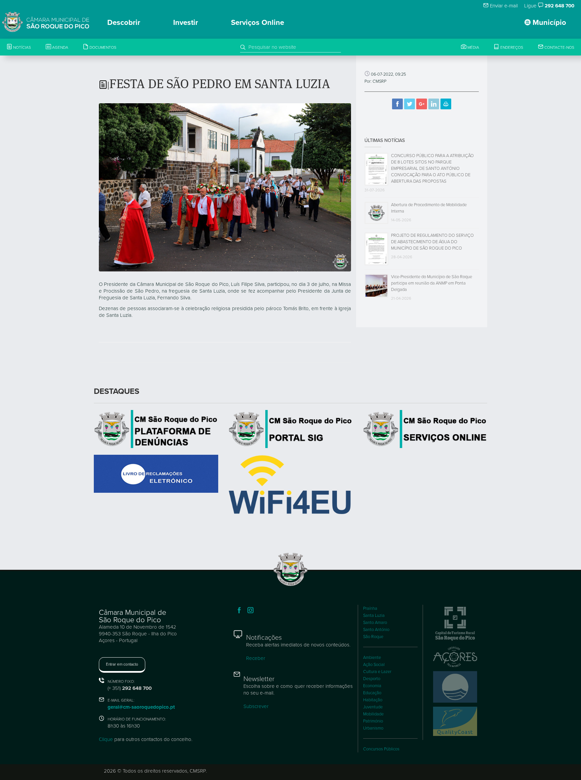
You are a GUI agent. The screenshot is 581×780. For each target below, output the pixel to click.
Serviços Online (257, 22)
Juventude (373, 707)
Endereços (511, 47)
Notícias (21, 47)
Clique (106, 739)
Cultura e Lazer (377, 671)
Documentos (102, 47)
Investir (185, 22)
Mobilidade (373, 714)
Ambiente (372, 657)
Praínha (370, 608)
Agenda (59, 47)
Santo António (376, 629)
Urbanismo (373, 728)
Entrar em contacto (122, 664)
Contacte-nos (558, 47)
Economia (372, 686)
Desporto (371, 678)
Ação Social (374, 664)
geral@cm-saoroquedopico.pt (141, 707)
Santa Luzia (374, 615)
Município (548, 22)
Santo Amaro (375, 622)
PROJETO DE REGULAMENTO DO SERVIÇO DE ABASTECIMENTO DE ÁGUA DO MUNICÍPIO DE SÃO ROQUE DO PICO (432, 242)
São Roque (373, 636)
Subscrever (256, 706)
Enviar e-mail (503, 6)
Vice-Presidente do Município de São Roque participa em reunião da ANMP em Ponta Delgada (431, 283)
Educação (372, 693)
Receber (255, 658)
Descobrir (123, 22)
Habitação (372, 700)
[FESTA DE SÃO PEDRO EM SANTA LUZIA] (225, 187)
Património (373, 721)
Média (472, 47)
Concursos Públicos (381, 749)
